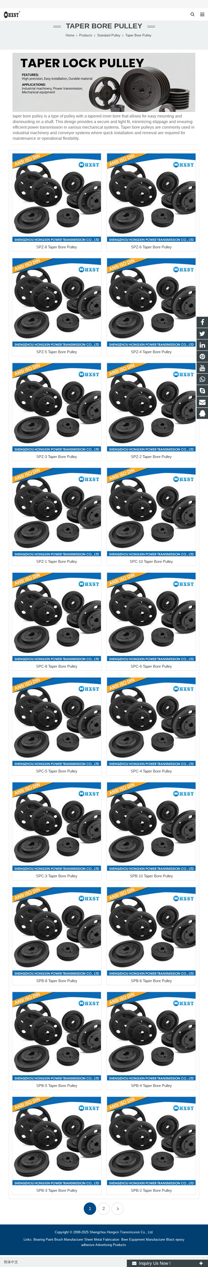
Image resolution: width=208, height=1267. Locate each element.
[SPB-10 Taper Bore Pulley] (151, 826)
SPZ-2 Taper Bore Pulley (151, 456)
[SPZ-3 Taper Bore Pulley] (56, 407)
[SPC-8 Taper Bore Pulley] (56, 617)
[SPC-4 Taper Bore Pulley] (151, 722)
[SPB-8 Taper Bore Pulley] (56, 931)
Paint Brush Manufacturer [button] (64, 1239)
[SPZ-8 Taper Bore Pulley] (56, 197)
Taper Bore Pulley (104, 26)
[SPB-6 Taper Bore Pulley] (151, 931)
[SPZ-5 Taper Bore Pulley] (56, 302)
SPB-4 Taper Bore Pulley (151, 1085)
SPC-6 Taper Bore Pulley (151, 666)
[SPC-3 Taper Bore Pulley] (56, 826)
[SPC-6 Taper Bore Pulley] (151, 617)
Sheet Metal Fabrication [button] (102, 1239)
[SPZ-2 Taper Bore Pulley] (151, 407)
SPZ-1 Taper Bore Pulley (56, 561)
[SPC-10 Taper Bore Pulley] (151, 512)
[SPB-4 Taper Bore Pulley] (151, 1036)
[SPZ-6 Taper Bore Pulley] (151, 197)
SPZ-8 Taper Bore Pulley (56, 247)
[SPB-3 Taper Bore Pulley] (56, 1141)
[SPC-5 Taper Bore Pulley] (56, 722)
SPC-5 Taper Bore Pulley (56, 771)
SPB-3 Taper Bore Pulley (56, 1190)
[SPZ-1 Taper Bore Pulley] (56, 512)
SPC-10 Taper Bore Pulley (151, 561)
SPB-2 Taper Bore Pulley (151, 1190)
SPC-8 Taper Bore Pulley (56, 666)
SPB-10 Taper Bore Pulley (151, 876)
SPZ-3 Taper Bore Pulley (56, 456)
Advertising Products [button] (110, 1245)
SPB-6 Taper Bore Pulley (151, 981)
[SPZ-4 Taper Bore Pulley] (151, 302)
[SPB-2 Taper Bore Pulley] (151, 1141)
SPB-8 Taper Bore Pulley (56, 981)
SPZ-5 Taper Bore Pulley (56, 352)
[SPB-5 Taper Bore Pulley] (56, 1036)
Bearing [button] (39, 1239)
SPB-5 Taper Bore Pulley (56, 1085)
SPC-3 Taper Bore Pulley (56, 876)
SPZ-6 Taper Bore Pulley (151, 247)
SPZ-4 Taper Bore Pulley (151, 352)
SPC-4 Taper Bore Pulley (151, 771)
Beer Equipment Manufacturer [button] (143, 1239)
